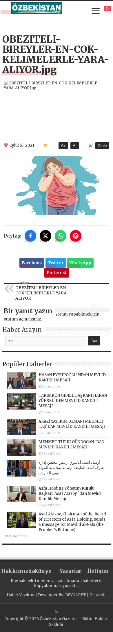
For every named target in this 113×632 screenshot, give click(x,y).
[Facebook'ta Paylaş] (30, 236)
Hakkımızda (15, 571)
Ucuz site (98, 595)
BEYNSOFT (75, 595)
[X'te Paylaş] (45, 236)
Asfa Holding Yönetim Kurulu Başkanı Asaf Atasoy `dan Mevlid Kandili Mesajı (70, 493)
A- (75, 145)
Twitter (55, 262)
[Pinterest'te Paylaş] (75, 236)
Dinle (102, 145)
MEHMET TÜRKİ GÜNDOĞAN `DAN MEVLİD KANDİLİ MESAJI (71, 444)
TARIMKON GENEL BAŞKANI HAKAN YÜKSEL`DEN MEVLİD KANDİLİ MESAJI (73, 400)
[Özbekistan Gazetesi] (37, 8)
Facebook (32, 262)
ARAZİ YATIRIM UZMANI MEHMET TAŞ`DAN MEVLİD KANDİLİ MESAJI (72, 424)
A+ (63, 145)
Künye (42, 571)
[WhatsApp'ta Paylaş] (60, 236)
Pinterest (57, 272)
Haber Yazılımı (20, 595)
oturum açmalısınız (22, 319)
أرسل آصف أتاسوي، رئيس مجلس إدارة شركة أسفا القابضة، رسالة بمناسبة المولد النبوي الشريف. (71, 467)
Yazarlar (70, 571)
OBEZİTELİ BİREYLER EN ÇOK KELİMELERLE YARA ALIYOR (41, 291)
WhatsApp (80, 262)
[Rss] (56, 612)
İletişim (98, 571)
